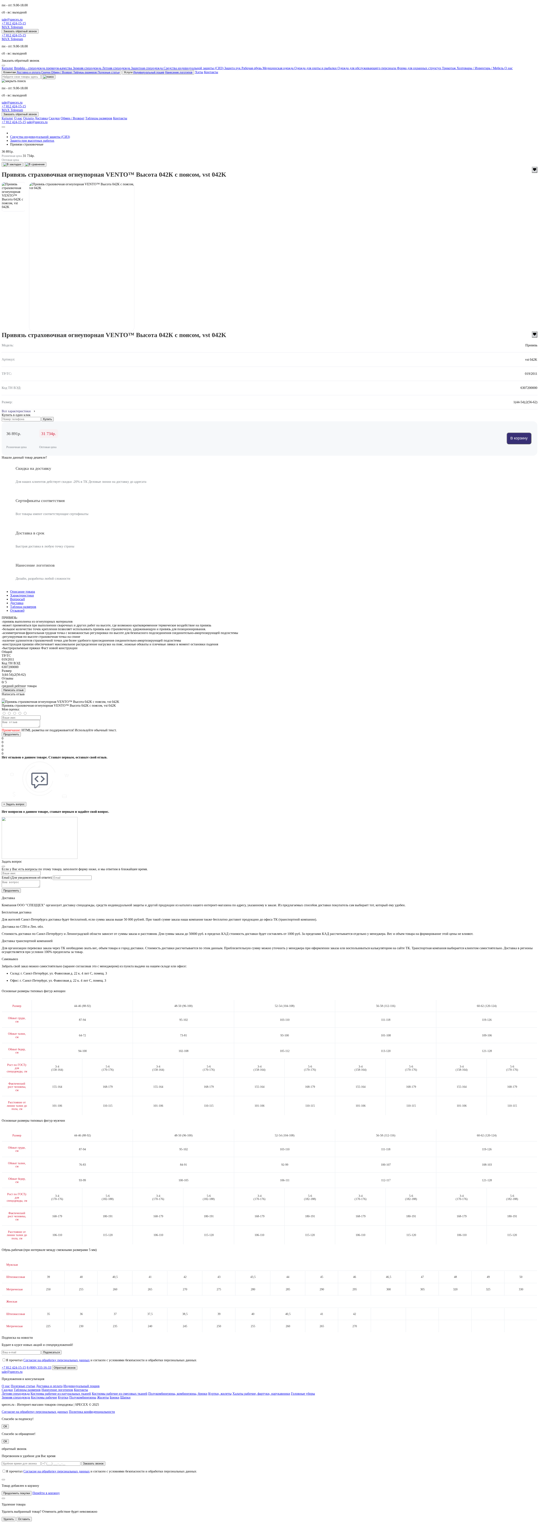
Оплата (28, 118)
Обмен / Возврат (62, 72)
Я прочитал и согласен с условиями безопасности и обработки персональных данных (101, 1360)
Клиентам (61, 72)
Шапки (125, 1397)
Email (5, 877)
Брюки (114, 1397)
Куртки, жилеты (220, 1393)
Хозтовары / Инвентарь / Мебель (480, 68)
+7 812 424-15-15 (14, 23)
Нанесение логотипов (178, 72)
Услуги (158, 72)
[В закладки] (12, 164)
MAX (6, 27)
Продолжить (11, 734)
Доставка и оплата (29, 72)
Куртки (63, 1397)
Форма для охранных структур (419, 68)
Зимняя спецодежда (87, 68)
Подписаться (51, 1352)
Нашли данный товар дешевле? (24, 457)
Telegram (17, 27)
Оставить (24, 1519)
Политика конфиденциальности (92, 1412)
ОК (5, 1426)
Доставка (41, 118)
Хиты (199, 72)
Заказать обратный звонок (20, 31)
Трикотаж (449, 68)
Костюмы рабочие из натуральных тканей (61, 1393)
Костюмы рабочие (44, 1397)
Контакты (211, 72)
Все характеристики (16, 411)
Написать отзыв (13, 690)
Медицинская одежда (278, 68)
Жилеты (103, 1397)
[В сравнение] (35, 164)
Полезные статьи (109, 72)
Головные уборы (303, 1393)
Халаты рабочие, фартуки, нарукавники (261, 1393)
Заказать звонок (93, 1463)
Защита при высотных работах (32, 140)
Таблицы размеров (85, 72)
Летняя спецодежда (116, 68)
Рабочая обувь (252, 68)
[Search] (48, 77)
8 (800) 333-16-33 (39, 1367)
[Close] (3, 699)
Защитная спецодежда (147, 68)
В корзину (519, 438)
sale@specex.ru (12, 19)
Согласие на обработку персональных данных (56, 1360)
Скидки (46, 72)
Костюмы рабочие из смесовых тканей (119, 1393)
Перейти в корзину (46, 1493)
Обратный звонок (65, 1367)
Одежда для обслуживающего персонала (367, 68)
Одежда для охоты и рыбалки (316, 68)
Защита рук (232, 68)
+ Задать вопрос (14, 804)
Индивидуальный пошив (148, 72)
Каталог (7, 68)
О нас (508, 68)
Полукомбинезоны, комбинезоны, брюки (177, 1393)
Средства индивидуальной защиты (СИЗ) (194, 68)
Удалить (8, 1519)
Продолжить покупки (16, 1493)
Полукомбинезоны (82, 1397)
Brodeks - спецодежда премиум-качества (43, 68)
